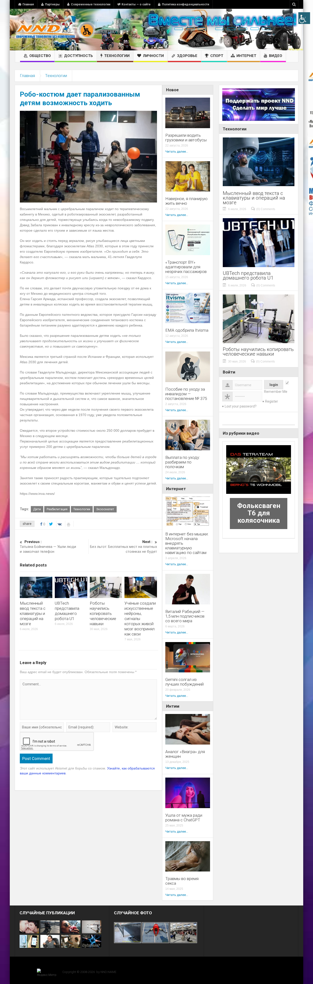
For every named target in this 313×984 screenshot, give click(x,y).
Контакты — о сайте (136, 4)
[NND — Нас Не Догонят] (55, 30)
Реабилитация (57, 509)
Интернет (246, 56)
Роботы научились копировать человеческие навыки (103, 613)
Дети (37, 509)
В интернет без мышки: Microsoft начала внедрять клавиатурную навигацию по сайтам (187, 543)
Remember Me (275, 392)
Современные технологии (90, 4)
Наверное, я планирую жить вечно (186, 201)
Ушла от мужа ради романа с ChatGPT (183, 817)
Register (271, 401)
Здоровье (187, 56)
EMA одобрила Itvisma (186, 330)
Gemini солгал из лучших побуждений (184, 682)
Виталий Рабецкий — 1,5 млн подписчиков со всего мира (184, 616)
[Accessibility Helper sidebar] (304, 18)
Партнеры (52, 4)
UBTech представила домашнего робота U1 (67, 611)
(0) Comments (265, 209)
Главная (28, 4)
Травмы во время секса (182, 881)
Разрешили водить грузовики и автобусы (186, 137)
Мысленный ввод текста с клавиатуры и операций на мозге (32, 613)
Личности (153, 56)
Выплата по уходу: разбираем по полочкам (182, 462)
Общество (40, 56)
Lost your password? (241, 406)
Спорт (216, 56)
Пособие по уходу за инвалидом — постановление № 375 (186, 394)
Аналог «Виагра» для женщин (185, 754)
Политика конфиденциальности (185, 4)
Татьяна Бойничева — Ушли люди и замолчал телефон (48, 547)
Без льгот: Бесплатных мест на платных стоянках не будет (123, 547)
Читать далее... (176, 151)
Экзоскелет (105, 509)
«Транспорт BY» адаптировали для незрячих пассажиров (186, 267)
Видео (275, 56)
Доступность (78, 56)
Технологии (117, 56)
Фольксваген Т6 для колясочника (258, 513)
